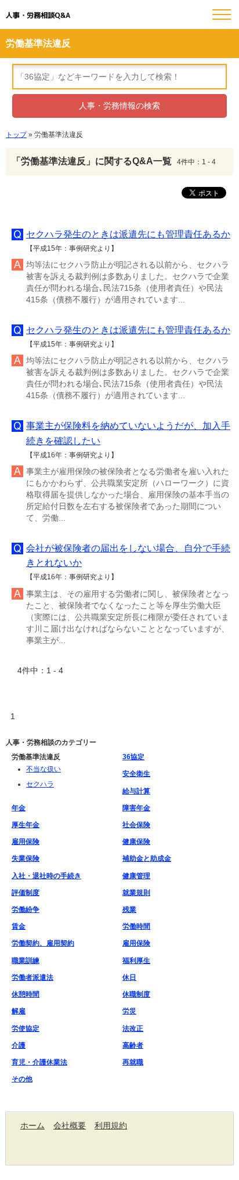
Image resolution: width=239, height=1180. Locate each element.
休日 (129, 977)
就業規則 (136, 893)
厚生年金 (25, 825)
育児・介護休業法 (39, 1062)
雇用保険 (25, 842)
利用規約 (111, 1125)
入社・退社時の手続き (46, 876)
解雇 (19, 1011)
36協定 (133, 757)
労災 (129, 1011)
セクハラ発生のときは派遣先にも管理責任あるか (128, 234)
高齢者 (132, 1045)
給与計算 (136, 791)
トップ (16, 135)
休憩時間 (25, 994)
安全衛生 (136, 774)
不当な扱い (43, 769)
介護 (19, 1045)
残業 (129, 909)
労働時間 (136, 926)
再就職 (132, 1062)
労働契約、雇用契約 (43, 943)
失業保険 (25, 858)
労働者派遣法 (32, 977)
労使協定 (25, 1028)
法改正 (132, 1028)
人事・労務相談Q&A (38, 16)
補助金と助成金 (146, 858)
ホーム (32, 1125)
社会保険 (136, 825)
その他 (22, 1079)
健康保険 (136, 842)
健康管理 (136, 876)
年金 (19, 808)
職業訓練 (25, 961)
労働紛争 (25, 909)
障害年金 (136, 808)
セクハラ (40, 784)
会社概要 (69, 1125)
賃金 (19, 926)
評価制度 (25, 893)
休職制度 (136, 994)
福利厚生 (136, 961)
